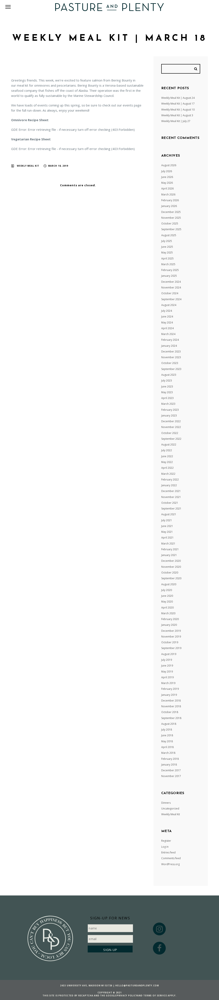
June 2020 (167, 596)
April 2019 (167, 677)
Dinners (166, 803)
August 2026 (168, 165)
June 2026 (167, 177)
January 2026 (169, 206)
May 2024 (167, 322)
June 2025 (167, 247)
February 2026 (170, 200)
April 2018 (167, 747)
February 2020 (170, 619)
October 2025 (169, 223)
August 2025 (168, 235)
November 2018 (171, 706)
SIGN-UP (110, 950)
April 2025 (167, 258)
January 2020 (169, 625)
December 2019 (171, 631)
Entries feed (168, 852)
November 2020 (171, 567)
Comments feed (171, 858)
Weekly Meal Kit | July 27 (175, 121)
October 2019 (169, 642)
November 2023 (171, 357)
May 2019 (167, 671)
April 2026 (167, 188)
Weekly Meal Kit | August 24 (178, 98)
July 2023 (166, 380)
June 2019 (167, 665)
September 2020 (171, 578)
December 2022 (171, 421)
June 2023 (167, 386)
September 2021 (171, 508)
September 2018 (171, 718)
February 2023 (170, 410)
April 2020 (167, 607)
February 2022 (170, 479)
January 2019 (169, 695)
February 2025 (170, 270)
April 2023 (167, 398)
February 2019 (170, 689)
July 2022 (166, 450)
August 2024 (168, 305)
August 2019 (168, 654)
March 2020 (168, 613)
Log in (165, 847)
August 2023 (168, 375)
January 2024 (169, 346)
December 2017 (171, 770)
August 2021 (168, 514)
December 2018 (171, 700)
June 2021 (167, 526)
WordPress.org (170, 864)
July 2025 (166, 241)
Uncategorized (170, 808)
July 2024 (166, 311)
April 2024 (167, 328)
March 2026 (168, 194)
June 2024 (167, 316)
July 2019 (166, 660)
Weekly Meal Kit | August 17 (178, 103)
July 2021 (166, 520)
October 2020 (169, 572)
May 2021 (167, 532)
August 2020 (168, 584)
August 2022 (168, 444)
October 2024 (169, 293)
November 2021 (171, 497)
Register (166, 841)
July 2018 (166, 729)
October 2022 (169, 433)
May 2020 (167, 601)
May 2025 (167, 252)
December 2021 (171, 491)
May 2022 (167, 462)
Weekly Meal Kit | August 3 (177, 115)
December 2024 (171, 282)
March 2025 (168, 264)
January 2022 (169, 485)
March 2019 (168, 683)
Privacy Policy (127, 995)
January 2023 (169, 415)
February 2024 (170, 340)
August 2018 (168, 724)
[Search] (196, 69)
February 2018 (170, 759)
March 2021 (168, 543)
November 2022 (171, 427)
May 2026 (167, 183)
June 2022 (167, 456)
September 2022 (171, 439)
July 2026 (166, 171)
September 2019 (171, 648)
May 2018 (167, 741)
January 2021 (169, 555)
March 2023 (168, 404)
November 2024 (171, 287)
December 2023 (171, 351)
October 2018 (169, 712)
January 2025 (169, 276)
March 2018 (168, 753)
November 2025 (171, 218)
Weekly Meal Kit (28, 165)
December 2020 (171, 561)
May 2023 (167, 392)
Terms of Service (155, 995)
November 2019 (171, 636)
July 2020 (166, 590)
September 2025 (171, 229)
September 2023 (171, 369)
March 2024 (168, 334)
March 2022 (168, 474)
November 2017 (171, 776)
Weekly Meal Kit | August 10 (178, 109)
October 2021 (169, 503)
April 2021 (167, 537)
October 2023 (169, 363)
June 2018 (167, 735)
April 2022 (167, 468)
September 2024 (171, 299)
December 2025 (171, 212)
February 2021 (170, 549)
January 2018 (169, 764)
